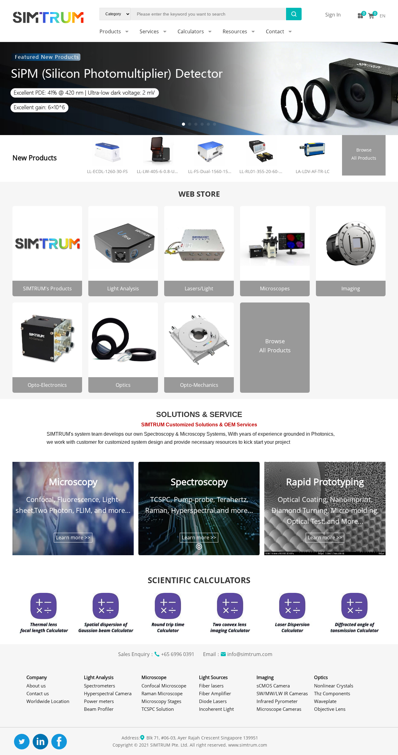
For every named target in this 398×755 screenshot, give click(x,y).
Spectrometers (99, 685)
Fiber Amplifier (215, 693)
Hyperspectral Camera (108, 693)
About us (36, 685)
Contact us (37, 693)
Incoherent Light (216, 709)
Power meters (99, 701)
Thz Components (332, 693)
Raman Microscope (162, 693)
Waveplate (325, 701)
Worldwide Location (47, 701)
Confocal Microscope (163, 685)
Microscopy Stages (161, 701)
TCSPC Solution (157, 709)
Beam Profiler (98, 709)
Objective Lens (329, 709)
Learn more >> (73, 537)
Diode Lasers (213, 701)
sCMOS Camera (273, 685)
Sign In (333, 14)
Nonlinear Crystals (333, 685)
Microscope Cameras (279, 709)
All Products (363, 154)
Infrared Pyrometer (277, 701)
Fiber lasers (211, 685)
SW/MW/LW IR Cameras (282, 693)
